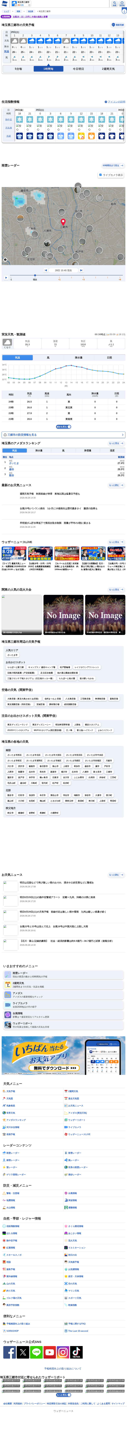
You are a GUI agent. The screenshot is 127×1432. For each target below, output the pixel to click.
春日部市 (44, 766)
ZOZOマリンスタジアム (18, 730)
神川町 (92, 801)
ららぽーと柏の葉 (67, 678)
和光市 (43, 772)
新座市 (53, 772)
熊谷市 (10, 795)
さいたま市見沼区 (74, 755)
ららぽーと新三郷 (15, 667)
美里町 (81, 801)
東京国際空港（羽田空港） (19, 704)
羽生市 (66, 795)
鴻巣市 (77, 795)
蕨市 (97, 766)
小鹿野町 (54, 813)
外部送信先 (73, 1403)
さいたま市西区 (14, 755)
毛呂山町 (11, 783)
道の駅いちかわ (87, 678)
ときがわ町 (55, 801)
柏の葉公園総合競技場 (67, 673)
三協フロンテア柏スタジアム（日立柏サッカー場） (30, 678)
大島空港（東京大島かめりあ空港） (23, 699)
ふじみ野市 (79, 777)
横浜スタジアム (92, 725)
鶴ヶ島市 (44, 777)
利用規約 (18, 1403)
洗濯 (8, 136)
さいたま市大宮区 (53, 755)
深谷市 (88, 795)
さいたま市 (12, 655)
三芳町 (113, 777)
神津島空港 (100, 699)
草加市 (77, 766)
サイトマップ (118, 1403)
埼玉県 (30, 11)
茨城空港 (41, 704)
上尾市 (66, 766)
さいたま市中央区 (95, 755)
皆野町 (32, 813)
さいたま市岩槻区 (93, 760)
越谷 (11, 469)
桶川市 (64, 772)
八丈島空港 (70, 699)
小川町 (21, 801)
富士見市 (97, 772)
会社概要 (7, 1403)
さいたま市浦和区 (34, 760)
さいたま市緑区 (73, 760)
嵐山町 (10, 801)
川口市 (10, 766)
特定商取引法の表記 (56, 1403)
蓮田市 (10, 777)
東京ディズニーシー (41, 725)
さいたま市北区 (33, 755)
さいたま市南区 (54, 760)
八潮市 (86, 772)
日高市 (55, 777)
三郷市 (109, 772)
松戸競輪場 (65, 667)
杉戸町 (55, 783)
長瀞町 (43, 813)
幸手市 (32, 777)
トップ (6, 11)
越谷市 (88, 766)
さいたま (14, 463)
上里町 (102, 801)
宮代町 (45, 783)
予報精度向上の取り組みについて (62, 1368)
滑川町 (109, 795)
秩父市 (10, 813)
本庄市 (43, 795)
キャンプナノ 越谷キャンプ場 (41, 667)
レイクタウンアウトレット (87, 667)
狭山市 (55, 766)
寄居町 (113, 801)
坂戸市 (21, 777)
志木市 (32, 772)
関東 (18, 11)
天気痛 (8, 128)
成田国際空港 (70, 704)
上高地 (77, 725)
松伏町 (66, 783)
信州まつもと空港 (53, 699)
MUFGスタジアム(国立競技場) (48, 730)
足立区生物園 (47, 673)
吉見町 (32, 801)
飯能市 (32, 766)
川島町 (34, 783)
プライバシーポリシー (34, 1403)
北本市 (75, 772)
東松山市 (54, 795)
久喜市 (98, 795)
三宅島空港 (85, 699)
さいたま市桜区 (14, 760)
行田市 (21, 795)
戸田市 (107, 766)
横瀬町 (21, 813)
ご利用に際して (87, 1403)
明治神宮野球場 (62, 725)
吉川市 (66, 777)
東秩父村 (69, 801)
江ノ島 (69, 730)
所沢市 (21, 766)
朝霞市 (21, 772)
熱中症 (8, 119)
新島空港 (114, 699)
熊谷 (11, 475)
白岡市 (92, 777)
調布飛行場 (54, 704)
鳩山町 (43, 801)
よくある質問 (103, 1403)
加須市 (32, 795)
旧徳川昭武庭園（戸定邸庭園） (21, 673)
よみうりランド (105, 730)
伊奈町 (102, 777)
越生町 (23, 783)
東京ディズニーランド (17, 725)
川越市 (109, 760)
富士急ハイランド (85, 730)
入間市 (10, 772)
